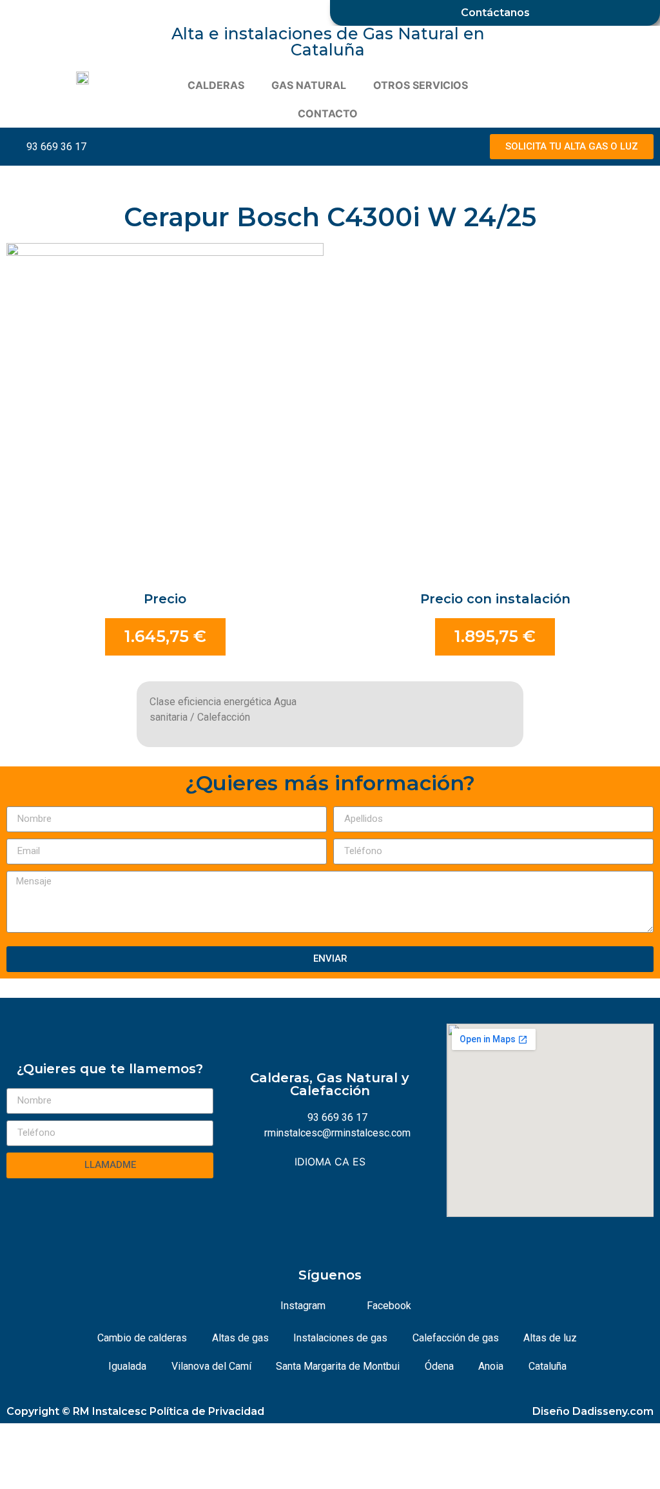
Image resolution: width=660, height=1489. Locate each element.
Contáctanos (495, 12)
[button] (572, 146)
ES (359, 1161)
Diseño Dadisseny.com (593, 1411)
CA (342, 1161)
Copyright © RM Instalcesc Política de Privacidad (135, 1411)
